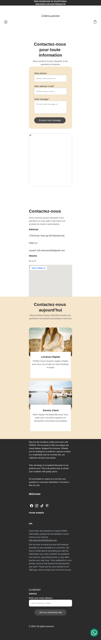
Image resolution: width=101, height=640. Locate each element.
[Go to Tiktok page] (42, 505)
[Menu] (5, 22)
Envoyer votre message (50, 120)
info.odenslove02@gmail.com (43, 540)
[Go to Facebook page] (31, 505)
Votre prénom (40, 73)
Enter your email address (40, 598)
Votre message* (41, 99)
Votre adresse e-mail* (44, 86)
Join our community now (50, 612)
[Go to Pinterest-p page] (47, 505)
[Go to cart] (95, 22)
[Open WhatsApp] (94, 632)
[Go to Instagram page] (36, 505)
